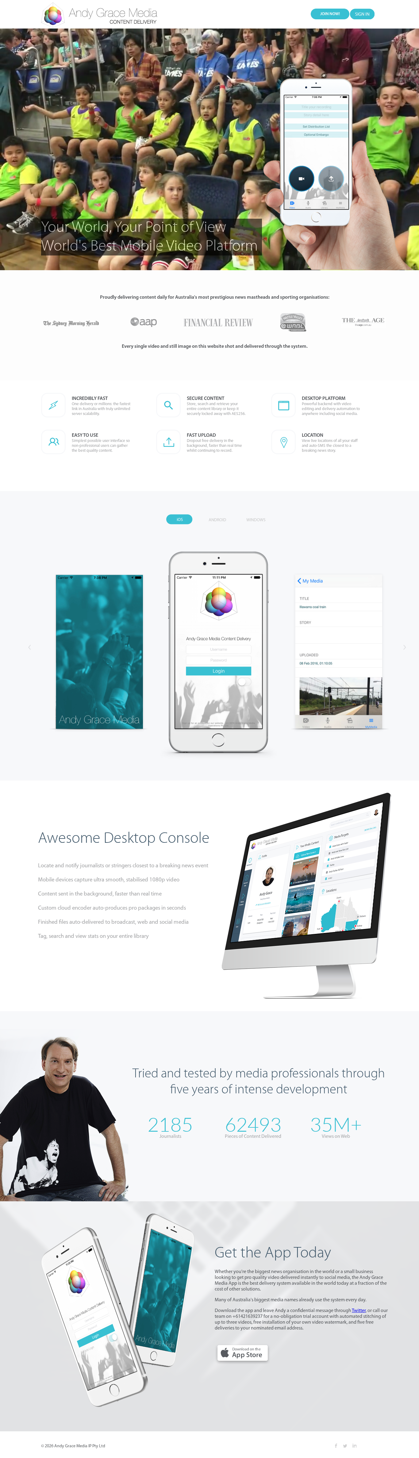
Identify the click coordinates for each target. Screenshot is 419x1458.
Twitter (359, 1310)
